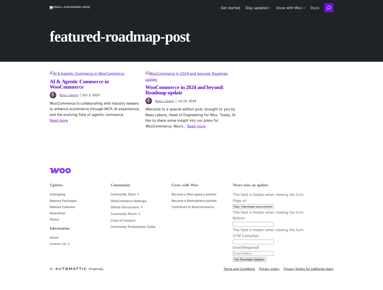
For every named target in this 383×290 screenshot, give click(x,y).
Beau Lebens (68, 95)
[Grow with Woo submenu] (304, 8)
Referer (239, 218)
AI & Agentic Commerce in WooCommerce (79, 84)
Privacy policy (269, 269)
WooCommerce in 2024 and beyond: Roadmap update (184, 90)
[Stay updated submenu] (270, 8)
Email (246, 247)
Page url (239, 200)
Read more (59, 120)
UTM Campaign (246, 235)
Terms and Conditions (239, 269)
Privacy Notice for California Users (308, 269)
